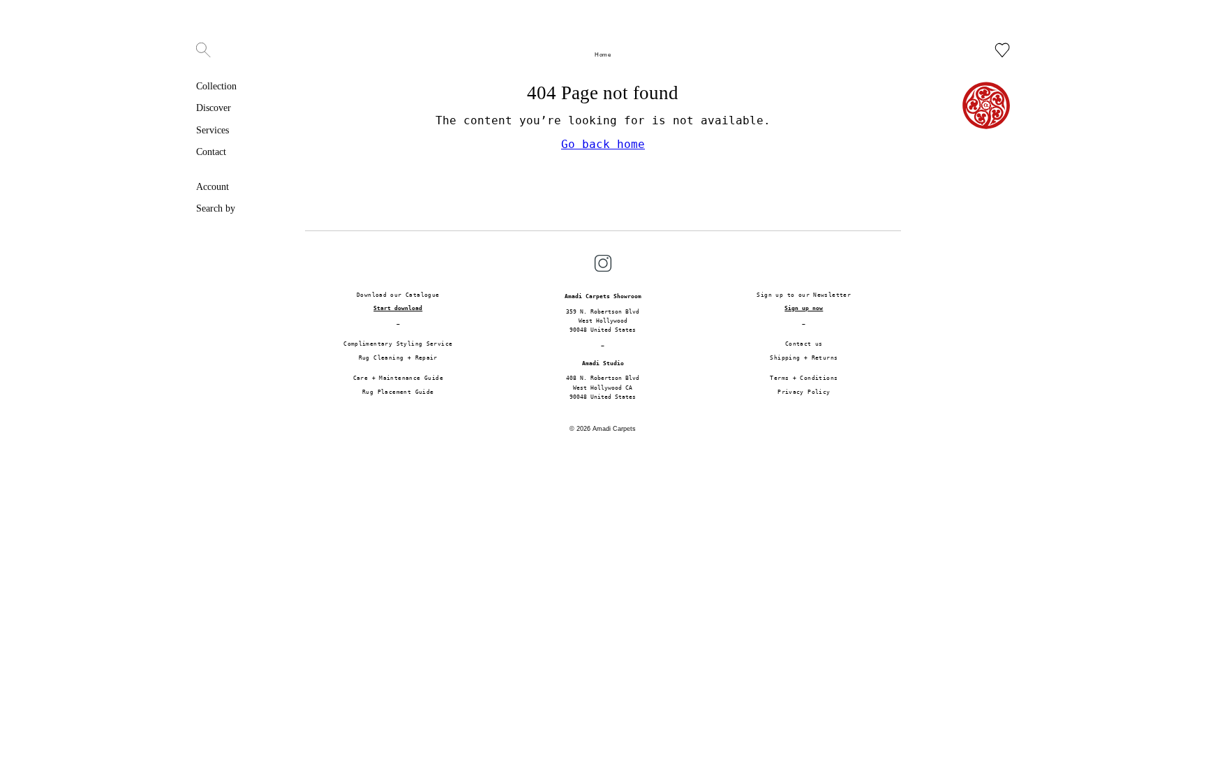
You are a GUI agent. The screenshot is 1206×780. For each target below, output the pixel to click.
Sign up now (803, 307)
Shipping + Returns (804, 357)
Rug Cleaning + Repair (398, 357)
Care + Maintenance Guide (398, 377)
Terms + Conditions (804, 377)
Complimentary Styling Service (397, 343)
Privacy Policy (803, 391)
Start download (397, 307)
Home (603, 55)
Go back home (603, 144)
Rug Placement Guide (397, 391)
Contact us (804, 343)
